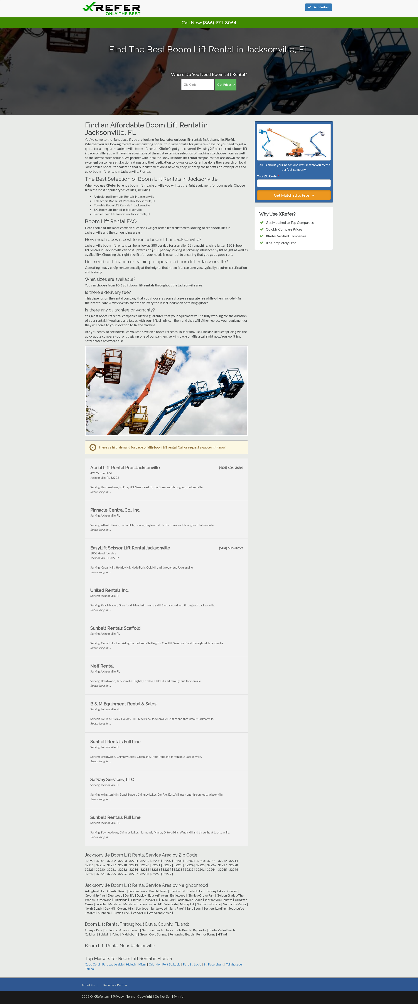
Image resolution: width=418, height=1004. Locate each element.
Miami (142, 964)
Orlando (154, 964)
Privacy (118, 996)
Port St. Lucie (171, 964)
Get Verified (320, 7)
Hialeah (131, 964)
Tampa (89, 969)
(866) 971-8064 (219, 22)
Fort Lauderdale (113, 964)
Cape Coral (92, 964)
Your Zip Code (267, 176)
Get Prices (224, 84)
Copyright (144, 996)
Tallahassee (234, 964)
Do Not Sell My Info (169, 996)
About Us (88, 985)
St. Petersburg (214, 964)
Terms (130, 996)
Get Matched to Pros (292, 195)
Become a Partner (115, 985)
